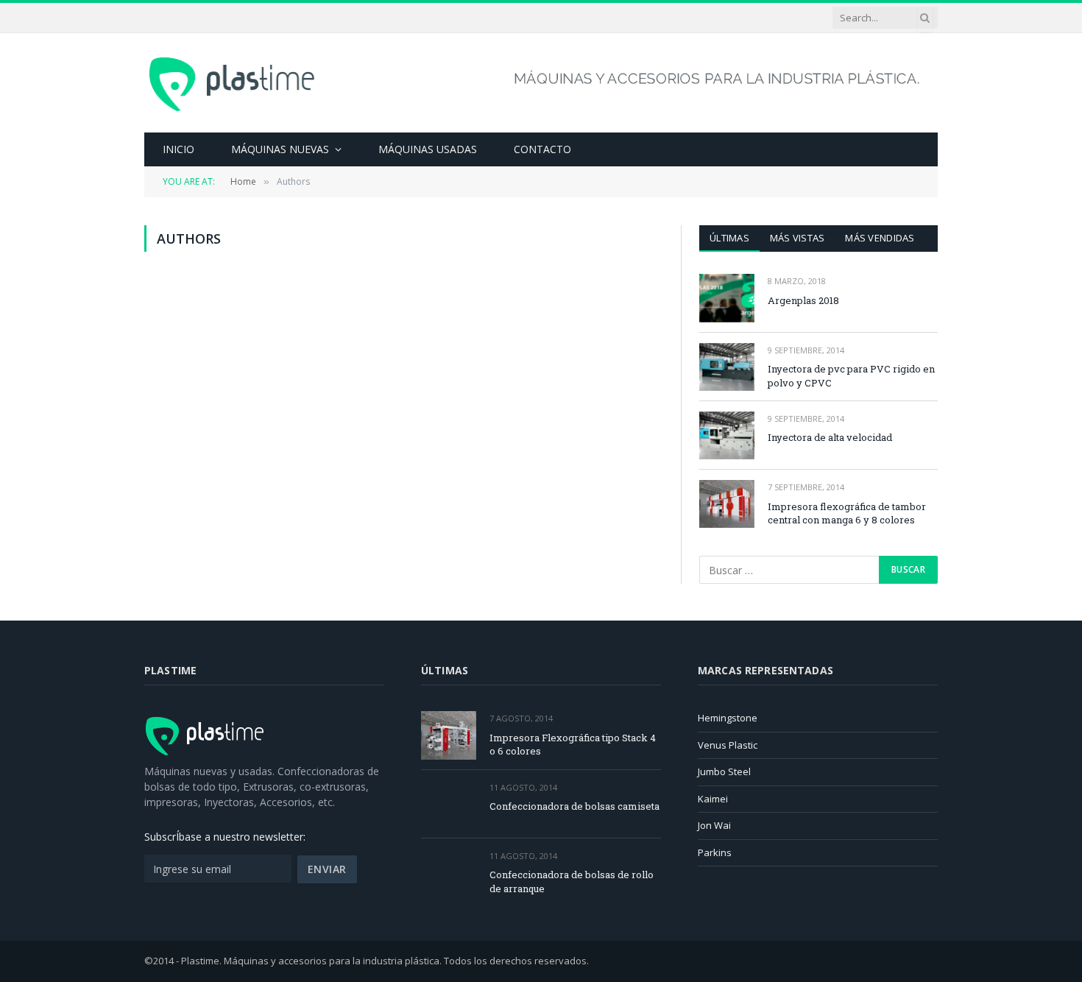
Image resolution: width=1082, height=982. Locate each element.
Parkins (715, 852)
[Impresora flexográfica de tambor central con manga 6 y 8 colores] (726, 504)
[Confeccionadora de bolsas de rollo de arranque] (448, 873)
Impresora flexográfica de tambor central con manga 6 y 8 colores (847, 513)
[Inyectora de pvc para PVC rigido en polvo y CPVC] (726, 367)
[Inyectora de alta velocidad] (726, 435)
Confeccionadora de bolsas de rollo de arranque (571, 881)
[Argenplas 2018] (726, 298)
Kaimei (713, 798)
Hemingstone (727, 717)
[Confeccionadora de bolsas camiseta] (448, 804)
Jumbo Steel (724, 771)
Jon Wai (714, 825)
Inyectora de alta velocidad (830, 437)
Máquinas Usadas (427, 149)
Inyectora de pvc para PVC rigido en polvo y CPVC (851, 375)
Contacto (542, 149)
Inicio (178, 149)
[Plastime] (233, 82)
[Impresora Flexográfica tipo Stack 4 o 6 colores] (448, 735)
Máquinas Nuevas (280, 149)
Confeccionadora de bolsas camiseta (574, 806)
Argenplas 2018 (803, 300)
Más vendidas (879, 237)
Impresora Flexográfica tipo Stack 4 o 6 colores (572, 744)
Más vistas (797, 237)
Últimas (729, 237)
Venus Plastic (727, 745)
